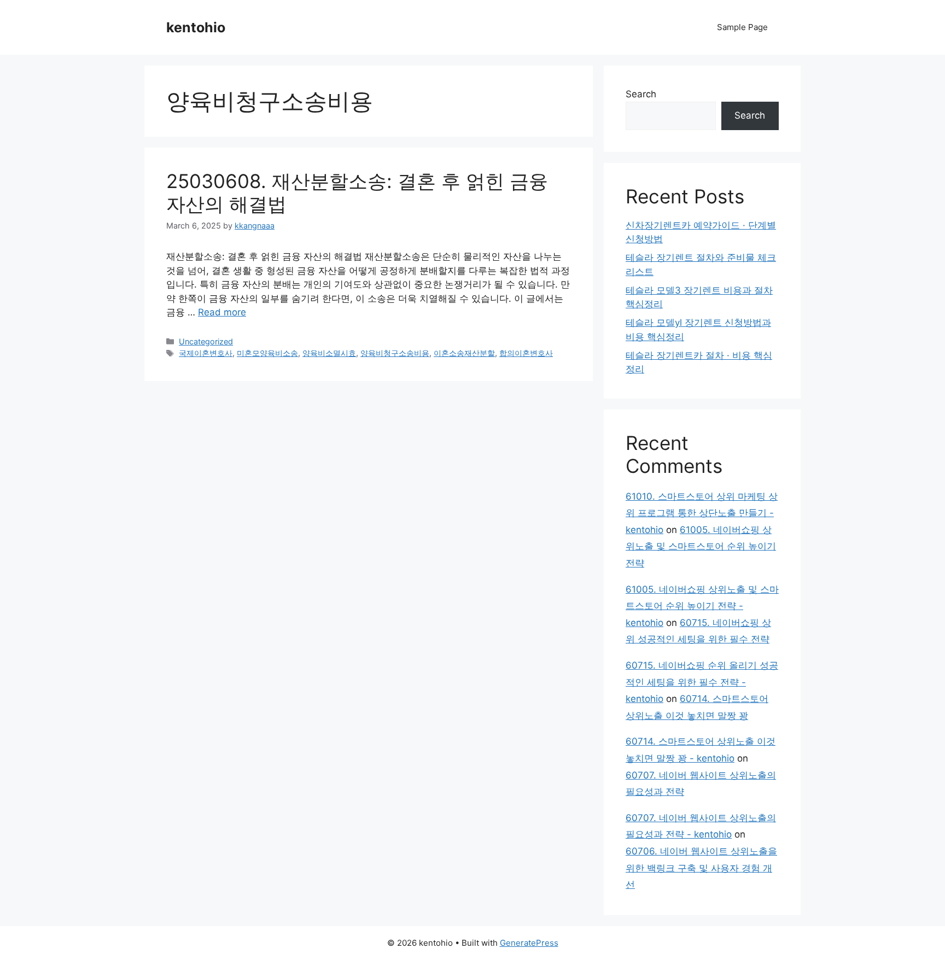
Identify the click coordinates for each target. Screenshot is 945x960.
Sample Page (742, 27)
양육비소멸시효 (329, 353)
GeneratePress (529, 943)
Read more (222, 312)
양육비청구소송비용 (394, 353)
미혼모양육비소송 (267, 353)
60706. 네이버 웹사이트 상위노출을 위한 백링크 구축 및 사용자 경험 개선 (701, 868)
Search (641, 94)
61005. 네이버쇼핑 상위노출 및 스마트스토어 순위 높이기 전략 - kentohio (702, 606)
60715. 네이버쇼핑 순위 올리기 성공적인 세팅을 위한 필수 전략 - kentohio (702, 682)
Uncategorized (206, 341)
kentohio (195, 27)
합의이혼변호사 (526, 353)
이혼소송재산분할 (464, 353)
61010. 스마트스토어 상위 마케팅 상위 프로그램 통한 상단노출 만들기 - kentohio (702, 513)
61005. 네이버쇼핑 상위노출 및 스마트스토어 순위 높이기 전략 (701, 546)
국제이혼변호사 (205, 353)
